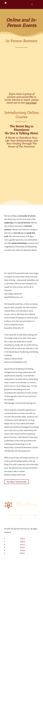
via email (31, 102)
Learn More (21, 84)
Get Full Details (21, 190)
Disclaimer (15, 519)
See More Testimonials (16, 481)
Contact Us (27, 519)
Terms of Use (28, 515)
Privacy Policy (13, 515)
